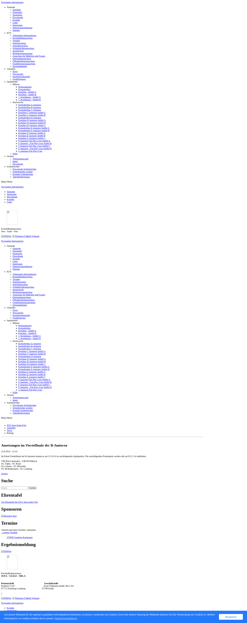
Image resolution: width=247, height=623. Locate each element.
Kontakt (16, 20)
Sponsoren (17, 15)
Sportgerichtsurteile (21, 76)
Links (15, 22)
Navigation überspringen (12, 2)
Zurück (4, 473)
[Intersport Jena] (9, 516)
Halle (15, 154)
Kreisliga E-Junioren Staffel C (31, 138)
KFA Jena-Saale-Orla (16, 425)
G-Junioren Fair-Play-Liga (30, 151)
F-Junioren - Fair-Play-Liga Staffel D (35, 148)
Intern (15, 161)
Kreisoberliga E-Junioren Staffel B (33, 130)
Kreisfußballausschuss (23, 38)
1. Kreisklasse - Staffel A (29, 97)
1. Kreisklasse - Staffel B (29, 100)
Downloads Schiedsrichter (24, 169)
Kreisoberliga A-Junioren (29, 105)
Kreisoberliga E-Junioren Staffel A (33, 128)
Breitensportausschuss (22, 53)
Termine (16, 40)
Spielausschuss (19, 43)
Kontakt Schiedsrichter (23, 174)
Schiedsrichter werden (23, 171)
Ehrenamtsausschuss (22, 58)
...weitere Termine (9, 532)
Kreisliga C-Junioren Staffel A (32, 112)
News (15, 71)
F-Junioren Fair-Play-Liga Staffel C (34, 146)
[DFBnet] (6, 236)
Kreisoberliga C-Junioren (29, 110)
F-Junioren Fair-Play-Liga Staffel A (34, 141)
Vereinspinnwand (20, 159)
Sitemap (16, 30)
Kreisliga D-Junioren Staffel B (32, 123)
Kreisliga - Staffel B (27, 94)
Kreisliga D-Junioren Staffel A (32, 120)
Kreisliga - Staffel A (27, 92)
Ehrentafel (17, 12)
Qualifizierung (19, 79)
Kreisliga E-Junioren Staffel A (31, 133)
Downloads (18, 17)
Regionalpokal (24, 87)
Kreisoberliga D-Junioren (29, 118)
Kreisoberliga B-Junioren (29, 107)
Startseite (17, 10)
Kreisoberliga (24, 89)
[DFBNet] (6, 551)
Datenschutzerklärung (22, 28)
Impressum (17, 25)
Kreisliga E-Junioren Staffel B (31, 136)
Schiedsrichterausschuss (23, 48)
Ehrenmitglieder (20, 66)
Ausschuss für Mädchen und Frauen (29, 56)
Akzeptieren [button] (231, 617)
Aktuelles (11, 428)
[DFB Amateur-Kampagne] (20, 537)
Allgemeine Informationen (24, 35)
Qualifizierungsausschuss (24, 64)
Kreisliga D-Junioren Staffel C (32, 125)
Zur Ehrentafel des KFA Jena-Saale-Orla (19, 502)
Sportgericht (18, 51)
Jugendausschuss (20, 46)
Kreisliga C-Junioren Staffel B (32, 115)
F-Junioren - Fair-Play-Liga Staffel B (35, 143)
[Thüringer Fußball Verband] (25, 236)
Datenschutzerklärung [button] (66, 618)
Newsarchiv (18, 74)
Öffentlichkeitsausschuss (24, 61)
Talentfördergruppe (21, 177)
